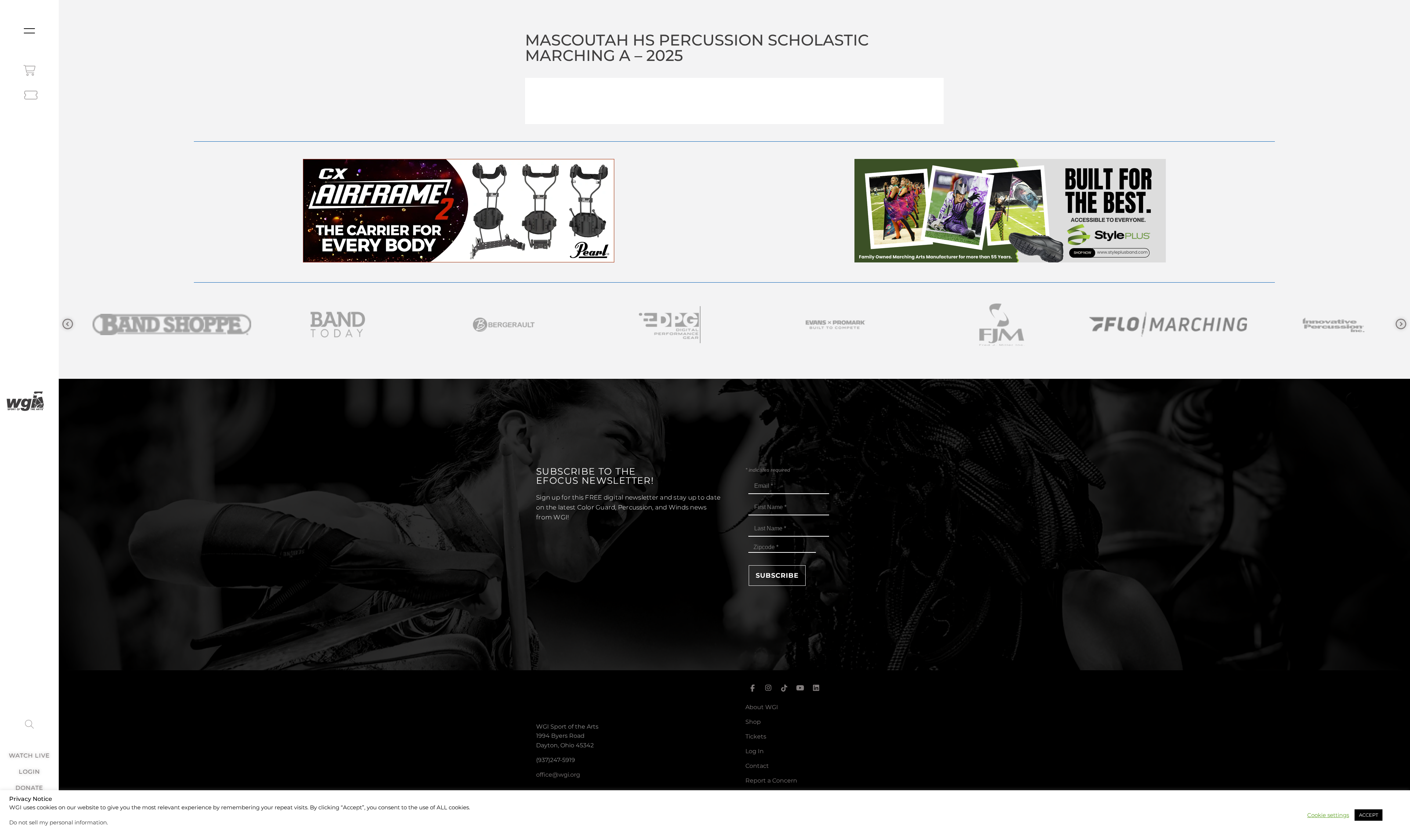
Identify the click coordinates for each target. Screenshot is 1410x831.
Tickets (755, 736)
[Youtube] (800, 688)
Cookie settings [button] (1328, 815)
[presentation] (67, 324)
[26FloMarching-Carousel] (816, 325)
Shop (753, 721)
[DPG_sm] (318, 325)
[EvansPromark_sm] (484, 325)
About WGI (761, 707)
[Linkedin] (816, 688)
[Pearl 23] (458, 260)
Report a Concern (771, 780)
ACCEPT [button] (1368, 815)
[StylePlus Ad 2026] (1010, 260)
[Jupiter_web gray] (1148, 325)
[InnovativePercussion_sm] (982, 325)
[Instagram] (768, 688)
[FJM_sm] (650, 325)
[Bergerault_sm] (152, 325)
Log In (754, 751)
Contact (757, 765)
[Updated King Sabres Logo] (1314, 325)
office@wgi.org (558, 774)
